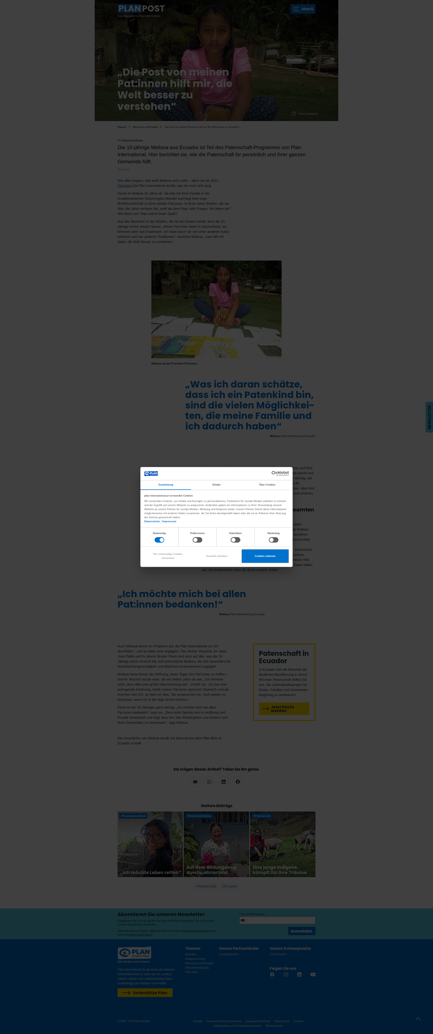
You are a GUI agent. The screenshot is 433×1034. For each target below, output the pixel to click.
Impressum (169, 521)
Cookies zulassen (265, 556)
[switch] (197, 540)
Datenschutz (152, 521)
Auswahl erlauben (216, 556)
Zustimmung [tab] (165, 484)
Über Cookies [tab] (267, 484)
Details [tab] (216, 484)
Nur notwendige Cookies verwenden (168, 556)
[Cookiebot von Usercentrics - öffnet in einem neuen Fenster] (274, 473)
